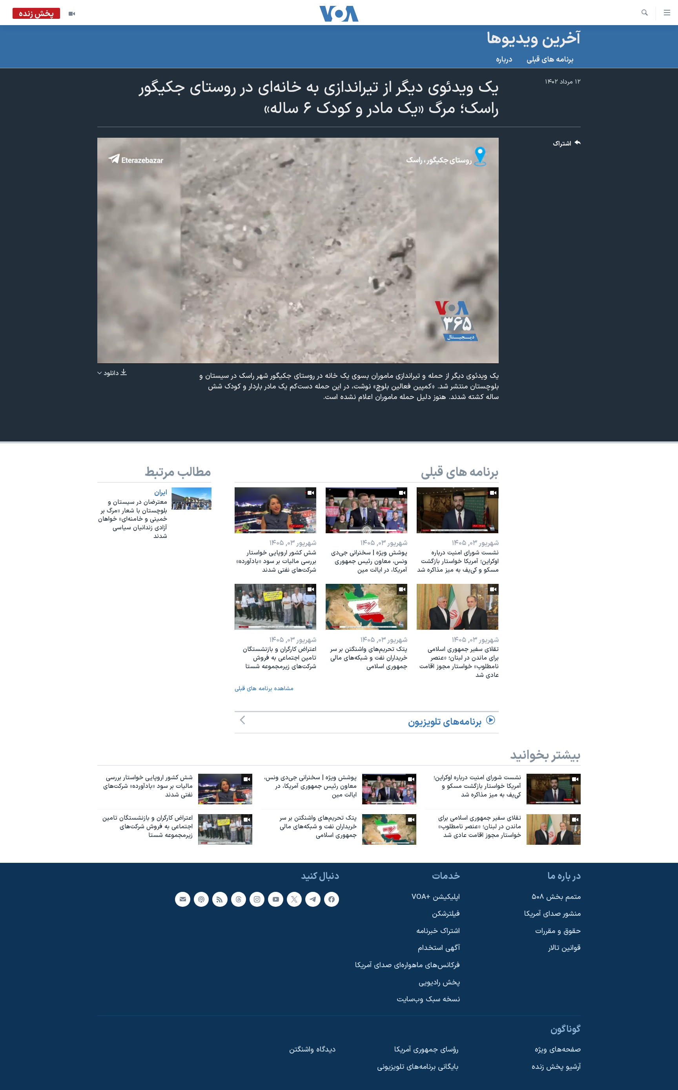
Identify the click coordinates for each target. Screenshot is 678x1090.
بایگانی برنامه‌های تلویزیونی (417, 1067)
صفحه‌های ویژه (558, 1049)
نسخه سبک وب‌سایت (428, 999)
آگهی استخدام (439, 948)
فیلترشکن (446, 914)
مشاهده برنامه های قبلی (264, 689)
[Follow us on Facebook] (331, 898)
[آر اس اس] (219, 898)
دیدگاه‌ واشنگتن (312, 1049)
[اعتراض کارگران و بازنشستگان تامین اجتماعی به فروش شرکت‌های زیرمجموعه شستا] (275, 607)
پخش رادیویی (439, 982)
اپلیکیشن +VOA (436, 896)
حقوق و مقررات (558, 931)
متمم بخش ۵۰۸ (556, 896)
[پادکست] (201, 898)
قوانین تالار (564, 948)
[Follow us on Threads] (238, 898)
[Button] (567, 146)
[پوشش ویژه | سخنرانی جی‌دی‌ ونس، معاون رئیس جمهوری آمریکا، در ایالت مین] (366, 510)
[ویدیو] (72, 14)
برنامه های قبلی (550, 60)
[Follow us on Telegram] (312, 898)
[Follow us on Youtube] (275, 898)
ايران (160, 493)
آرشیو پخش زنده (556, 1067)
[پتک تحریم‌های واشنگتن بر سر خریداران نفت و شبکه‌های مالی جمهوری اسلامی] (366, 607)
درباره (504, 60)
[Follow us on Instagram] (257, 898)
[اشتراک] (182, 898)
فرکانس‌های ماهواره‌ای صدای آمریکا (407, 965)
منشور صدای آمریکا (552, 914)
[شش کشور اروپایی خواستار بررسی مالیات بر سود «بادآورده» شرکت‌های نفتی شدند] (275, 510)
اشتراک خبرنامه (438, 931)
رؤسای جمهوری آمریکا (426, 1049)
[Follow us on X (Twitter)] (294, 898)
